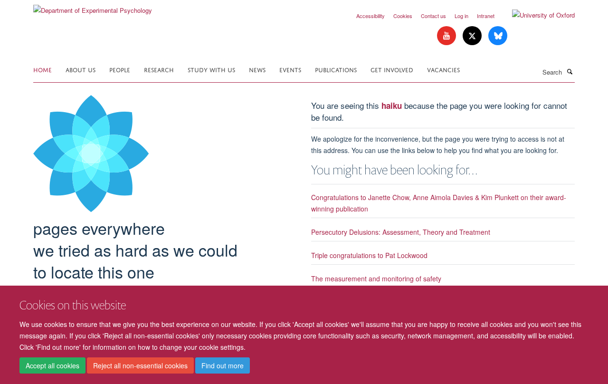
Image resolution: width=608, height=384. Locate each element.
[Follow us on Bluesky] (497, 35)
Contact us (433, 15)
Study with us (211, 69)
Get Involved (391, 69)
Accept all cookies (52, 365)
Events (290, 69)
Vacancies (443, 69)
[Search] (569, 71)
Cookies (402, 15)
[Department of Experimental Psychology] (92, 6)
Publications (336, 69)
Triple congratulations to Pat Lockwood (369, 255)
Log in (461, 15)
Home (42, 69)
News (257, 69)
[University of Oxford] (536, 15)
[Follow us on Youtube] (447, 35)
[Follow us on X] (473, 35)
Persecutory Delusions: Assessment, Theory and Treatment (400, 232)
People (119, 69)
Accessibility (370, 15)
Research (159, 69)
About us (80, 69)
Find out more (222, 365)
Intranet (485, 15)
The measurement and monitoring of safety (376, 278)
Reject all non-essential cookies (140, 365)
